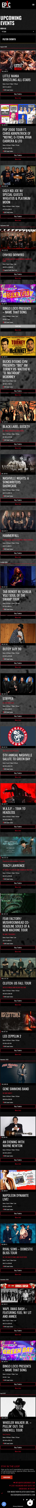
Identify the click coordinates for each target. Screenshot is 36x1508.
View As (3, 28)
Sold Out (18, 326)
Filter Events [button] (9, 39)
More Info (18, 98)
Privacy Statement (18, 1506)
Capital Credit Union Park (10, 270)
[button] (33, 4)
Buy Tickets (18, 94)
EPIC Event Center (8, 90)
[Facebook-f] (23, 1499)
